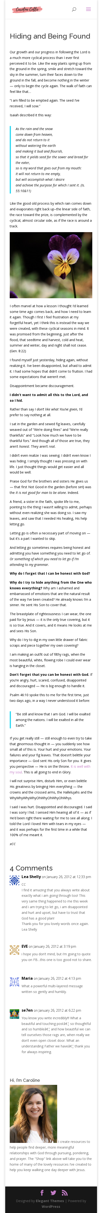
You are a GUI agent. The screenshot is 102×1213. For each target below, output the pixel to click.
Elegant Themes (50, 1201)
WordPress (51, 1206)
